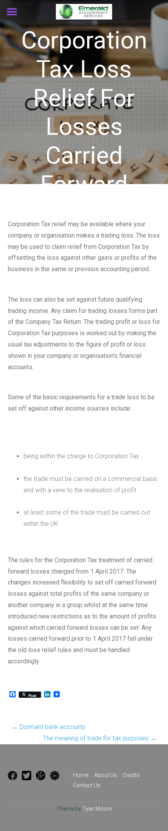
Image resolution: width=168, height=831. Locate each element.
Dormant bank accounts (49, 727)
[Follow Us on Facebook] (12, 775)
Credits (131, 775)
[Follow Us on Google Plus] (40, 775)
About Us (105, 775)
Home (80, 775)
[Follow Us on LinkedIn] (54, 775)
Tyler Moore (97, 809)
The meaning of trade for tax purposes (99, 738)
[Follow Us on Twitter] (26, 775)
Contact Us (86, 785)
